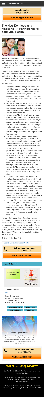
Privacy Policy (7, 388)
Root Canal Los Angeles (28, 371)
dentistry (9, 146)
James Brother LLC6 (16, 3)
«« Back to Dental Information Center (15, 243)
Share (6, 292)
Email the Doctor (15, 310)
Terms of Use (33, 388)
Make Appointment (15, 307)
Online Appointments (22, 17)
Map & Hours (30, 307)
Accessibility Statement (20, 388)
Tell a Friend (30, 310)
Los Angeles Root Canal (12, 371)
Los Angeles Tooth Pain (28, 372)
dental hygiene (11, 195)
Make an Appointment (22, 255)
